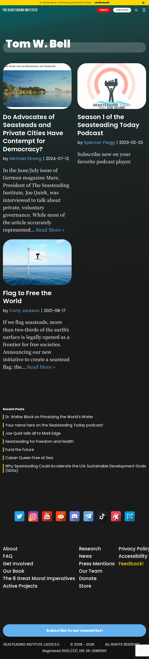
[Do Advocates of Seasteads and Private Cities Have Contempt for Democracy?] (37, 86)
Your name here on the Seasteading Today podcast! (54, 425)
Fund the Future (19, 449)
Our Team (90, 571)
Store (85, 586)
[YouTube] (47, 516)
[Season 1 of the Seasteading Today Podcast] (111, 86)
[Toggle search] (136, 10)
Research (90, 549)
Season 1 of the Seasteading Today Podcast (108, 124)
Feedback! (131, 563)
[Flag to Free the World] (37, 262)
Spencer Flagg (99, 142)
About (10, 549)
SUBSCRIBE (122, 10)
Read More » (50, 229)
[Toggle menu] (144, 10)
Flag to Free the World (27, 297)
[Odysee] (116, 516)
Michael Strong (25, 159)
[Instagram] (33, 516)
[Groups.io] (129, 516)
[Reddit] (60, 516)
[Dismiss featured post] (143, 2)
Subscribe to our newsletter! (74, 630)
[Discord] (74, 516)
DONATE (104, 10)
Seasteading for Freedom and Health (39, 441)
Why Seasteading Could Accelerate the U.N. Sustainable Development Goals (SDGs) (75, 468)
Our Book (13, 571)
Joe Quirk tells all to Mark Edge (33, 433)
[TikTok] (102, 516)
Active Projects (20, 586)
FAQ (7, 556)
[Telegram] (88, 516)
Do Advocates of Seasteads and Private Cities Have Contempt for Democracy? (33, 132)
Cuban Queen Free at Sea (29, 457)
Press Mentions (97, 563)
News (85, 556)
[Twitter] (19, 516)
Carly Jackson (24, 311)
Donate (88, 578)
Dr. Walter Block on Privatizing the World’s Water (49, 416)
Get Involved (18, 563)
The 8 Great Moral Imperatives (39, 578)
